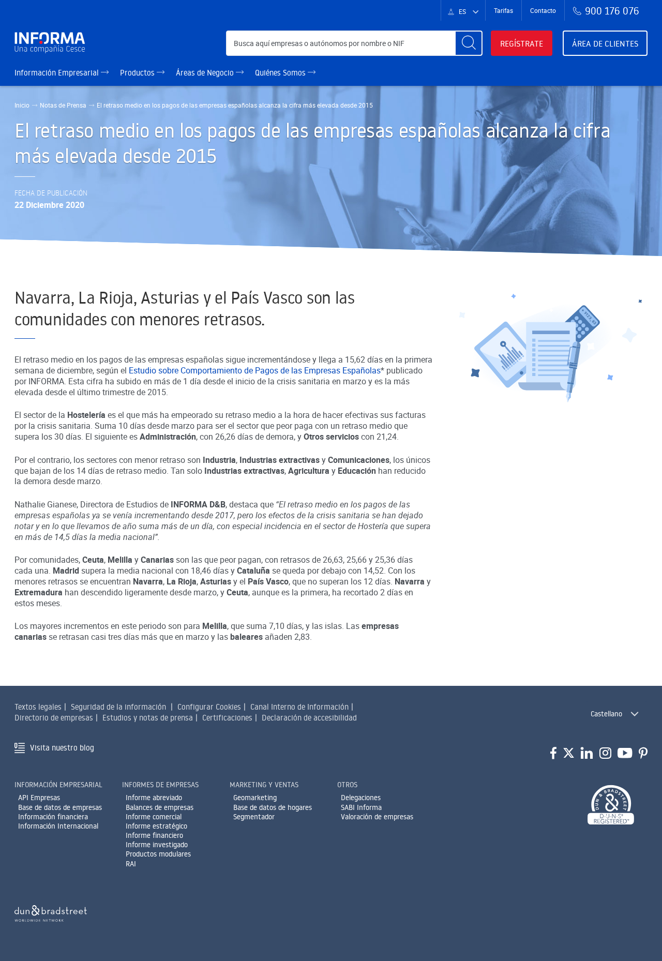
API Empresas (39, 797)
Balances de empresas (159, 807)
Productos (138, 73)
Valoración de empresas (377, 816)
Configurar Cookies (209, 707)
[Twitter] (569, 753)
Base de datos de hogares (272, 807)
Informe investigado (157, 844)
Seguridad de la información (118, 707)
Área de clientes (605, 43)
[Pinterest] (643, 753)
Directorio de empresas (53, 718)
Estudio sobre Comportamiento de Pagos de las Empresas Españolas (255, 370)
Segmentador (254, 816)
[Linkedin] (587, 753)
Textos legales (38, 707)
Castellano (606, 713)
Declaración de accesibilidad (309, 718)
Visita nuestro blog (62, 748)
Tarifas (503, 10)
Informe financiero (154, 835)
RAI (131, 863)
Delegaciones (361, 797)
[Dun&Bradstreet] (50, 911)
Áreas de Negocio (206, 73)
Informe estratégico (156, 826)
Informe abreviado (154, 797)
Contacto (543, 10)
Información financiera (53, 816)
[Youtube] (625, 753)
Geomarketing (255, 797)
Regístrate (521, 43)
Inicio (21, 105)
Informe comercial (154, 816)
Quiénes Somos (281, 73)
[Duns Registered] (611, 805)
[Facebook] (553, 753)
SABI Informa (361, 807)
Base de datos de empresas (60, 807)
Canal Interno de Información (299, 707)
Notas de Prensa (63, 105)
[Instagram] (605, 753)
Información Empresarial (57, 73)
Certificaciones (227, 718)
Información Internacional (58, 826)
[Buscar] (469, 43)
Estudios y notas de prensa (147, 718)
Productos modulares (158, 854)
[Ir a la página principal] (54, 43)
